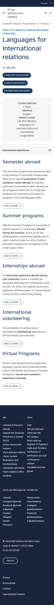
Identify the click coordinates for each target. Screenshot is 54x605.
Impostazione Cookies (14, 594)
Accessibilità (9, 583)
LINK (4, 418)
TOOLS (29, 418)
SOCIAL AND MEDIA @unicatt (14, 490)
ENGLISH (10, 561)
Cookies (7, 588)
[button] (45, 13)
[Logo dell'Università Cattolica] (17, 13)
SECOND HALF (32, 490)
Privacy (6, 577)
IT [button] (50, 13)
